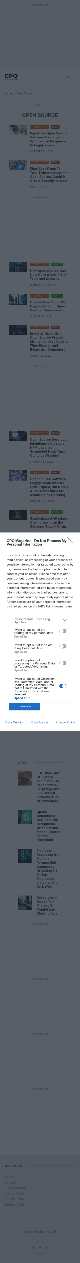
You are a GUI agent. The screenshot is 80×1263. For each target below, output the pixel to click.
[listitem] (40, 620)
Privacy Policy (65, 722)
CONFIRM (24, 706)
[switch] (62, 631)
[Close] (71, 541)
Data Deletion (14, 722)
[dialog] (40, 631)
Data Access (40, 722)
